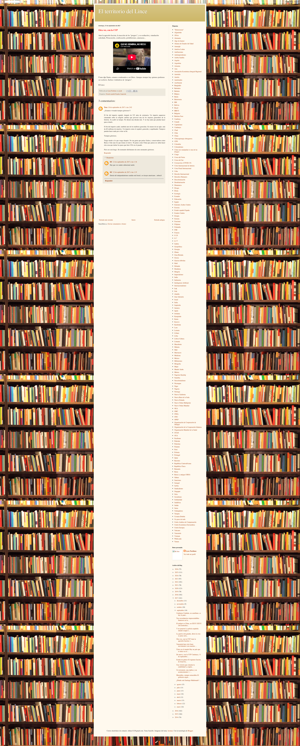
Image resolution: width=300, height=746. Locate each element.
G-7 (175, 238)
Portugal (177, 455)
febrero (179, 703)
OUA (176, 435)
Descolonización (179, 179)
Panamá (177, 447)
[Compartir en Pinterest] (136, 91)
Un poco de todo (179, 519)
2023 (177, 579)
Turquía (177, 514)
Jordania (177, 313)
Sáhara (176, 477)
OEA (176, 408)
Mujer (176, 366)
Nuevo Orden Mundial (181, 405)
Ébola (176, 191)
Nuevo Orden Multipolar (182, 403)
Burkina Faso (178, 116)
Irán (175, 291)
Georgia (177, 249)
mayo (179, 694)
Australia (177, 74)
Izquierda (123, 94)
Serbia (176, 486)
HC (111, 162)
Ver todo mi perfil (190, 554)
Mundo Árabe (179, 369)
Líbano (176, 333)
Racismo (177, 460)
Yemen (176, 541)
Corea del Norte (179, 157)
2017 (177, 598)
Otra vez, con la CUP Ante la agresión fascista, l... (186, 640)
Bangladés (177, 85)
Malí (175, 350)
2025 (177, 572)
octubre (179, 607)
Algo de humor (179, 41)
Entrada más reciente (106, 220)
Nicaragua (177, 383)
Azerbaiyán (178, 83)
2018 (177, 595)
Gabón (176, 244)
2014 (177, 717)
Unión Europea (179, 527)
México (176, 358)
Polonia (176, 452)
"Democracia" (179, 30)
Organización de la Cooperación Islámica (188, 427)
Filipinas (177, 224)
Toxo (105, 107)
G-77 (176, 241)
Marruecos (177, 352)
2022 (177, 582)
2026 (177, 569)
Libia (176, 336)
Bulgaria (177, 113)
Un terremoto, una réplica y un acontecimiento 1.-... (186, 671)
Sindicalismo (178, 488)
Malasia (176, 347)
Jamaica (177, 308)
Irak (175, 288)
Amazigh (177, 46)
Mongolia (177, 364)
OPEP (176, 419)
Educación (177, 199)
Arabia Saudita (179, 57)
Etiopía (176, 216)
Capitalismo (178, 124)
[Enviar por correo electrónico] (127, 91)
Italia (176, 302)
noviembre (180, 604)
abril (178, 697)
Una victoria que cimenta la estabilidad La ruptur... (185, 666)
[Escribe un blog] (130, 91)
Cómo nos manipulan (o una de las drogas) (185, 151)
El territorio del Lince (122, 11)
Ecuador (177, 196)
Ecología (177, 193)
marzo (179, 700)
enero (179, 707)
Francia (176, 233)
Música (176, 372)
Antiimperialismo (180, 55)
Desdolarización (179, 182)
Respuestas (110, 157)
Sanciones (177, 480)
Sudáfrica (177, 502)
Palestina (177, 444)
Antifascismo (178, 52)
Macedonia (178, 344)
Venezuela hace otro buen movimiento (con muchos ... (186, 645)
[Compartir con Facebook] (134, 91)
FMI (175, 230)
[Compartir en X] (132, 91)
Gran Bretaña (178, 255)
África (176, 35)
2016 (177, 711)
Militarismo (178, 361)
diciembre (180, 601)
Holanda (177, 266)
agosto (179, 684)
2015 (177, 714)
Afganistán (178, 32)
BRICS (176, 111)
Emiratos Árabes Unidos (182, 205)
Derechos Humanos (180, 177)
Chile (176, 133)
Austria (176, 77)
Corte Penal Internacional (182, 168)
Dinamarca (178, 185)
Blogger (190, 731)
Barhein (177, 91)
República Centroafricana (182, 463)
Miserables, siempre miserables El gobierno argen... (187, 676)
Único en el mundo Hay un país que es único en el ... (188, 650)
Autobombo (178, 80)
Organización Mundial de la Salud (185, 430)
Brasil (176, 108)
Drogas (176, 188)
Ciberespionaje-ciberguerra (183, 138)
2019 (177, 591)
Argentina (177, 63)
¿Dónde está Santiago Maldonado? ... (188, 680)
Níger (176, 386)
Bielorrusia (178, 99)
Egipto (176, 202)
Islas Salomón (179, 297)
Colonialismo (178, 147)
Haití (176, 263)
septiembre (180, 610)
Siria (176, 494)
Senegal (177, 483)
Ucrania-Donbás (179, 516)
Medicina (177, 355)
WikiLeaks (178, 539)
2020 (177, 588)
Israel (176, 299)
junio (179, 691)
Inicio (133, 220)
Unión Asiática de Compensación (185, 522)
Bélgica (176, 94)
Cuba (176, 171)
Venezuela (177, 533)
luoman (170, 731)
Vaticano (177, 530)
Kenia (176, 319)
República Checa (179, 466)
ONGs (176, 414)
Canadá (176, 122)
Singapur (177, 491)
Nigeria (176, 389)
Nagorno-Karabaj (180, 375)
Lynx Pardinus (191, 551)
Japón (176, 311)
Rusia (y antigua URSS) (182, 474)
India (176, 277)
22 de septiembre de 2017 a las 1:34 (125, 162)
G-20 (176, 235)
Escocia (176, 207)
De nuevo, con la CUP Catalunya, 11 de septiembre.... (188, 655)
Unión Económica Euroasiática (184, 525)
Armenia (177, 66)
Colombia (177, 144)
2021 (177, 585)
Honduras (177, 269)
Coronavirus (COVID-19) (182, 163)
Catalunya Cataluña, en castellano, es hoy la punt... (188, 614)
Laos (176, 327)
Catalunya (177, 127)
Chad (176, 130)
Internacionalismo (180, 286)
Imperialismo (178, 274)
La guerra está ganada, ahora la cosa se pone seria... (188, 635)
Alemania (177, 38)
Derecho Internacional (181, 174)
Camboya (177, 119)
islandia (176, 294)
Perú (175, 449)
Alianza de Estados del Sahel (183, 43)
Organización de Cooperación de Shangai (185, 423)
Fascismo (177, 221)
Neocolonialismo (180, 380)
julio (178, 687)
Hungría (177, 272)
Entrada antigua (159, 220)
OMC (176, 411)
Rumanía (177, 469)
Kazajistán (177, 316)
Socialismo (178, 497)
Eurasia (176, 219)
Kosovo (176, 322)
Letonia (176, 330)
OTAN (176, 433)
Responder (107, 153)
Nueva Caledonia (180, 394)
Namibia (177, 378)
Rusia (176, 472)
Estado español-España (113, 94)
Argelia (176, 60)
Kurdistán (177, 325)
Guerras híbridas (179, 260)
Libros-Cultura (179, 339)
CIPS (176, 141)
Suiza (176, 508)
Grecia (176, 258)
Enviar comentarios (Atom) (117, 224)
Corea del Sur (179, 160)
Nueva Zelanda (179, 400)
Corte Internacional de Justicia (184, 166)
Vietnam (177, 536)
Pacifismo (177, 438)
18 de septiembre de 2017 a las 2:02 (120, 107)
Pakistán (177, 441)
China (176, 136)
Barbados (177, 88)
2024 (177, 575)
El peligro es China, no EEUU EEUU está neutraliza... (189, 624)
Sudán (176, 505)
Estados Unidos (179, 213)
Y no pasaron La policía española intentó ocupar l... (187, 629)
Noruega (177, 392)
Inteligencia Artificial (181, 283)
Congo (176, 154)
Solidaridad (178, 500)
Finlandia (177, 227)
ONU (176, 417)
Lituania (177, 341)
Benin (176, 97)
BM (175, 102)
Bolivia (176, 105)
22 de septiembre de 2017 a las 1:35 (125, 172)
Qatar (176, 458)
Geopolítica (178, 246)
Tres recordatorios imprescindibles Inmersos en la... (187, 619)
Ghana (176, 252)
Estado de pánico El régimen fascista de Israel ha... (188, 661)
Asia (175, 69)
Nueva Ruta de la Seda (181, 397)
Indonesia (177, 280)
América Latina (179, 49)
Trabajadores (178, 511)
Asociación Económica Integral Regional (187, 71)
